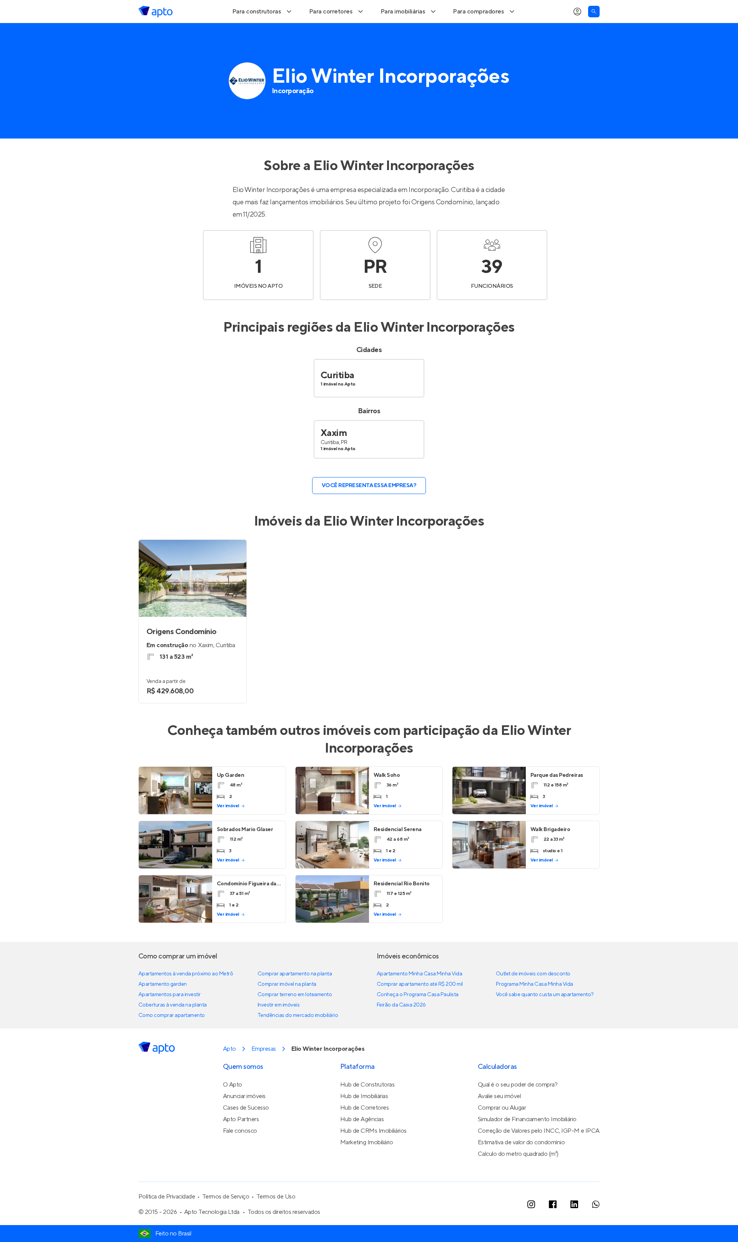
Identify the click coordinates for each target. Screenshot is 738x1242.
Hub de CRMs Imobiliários (373, 1153)
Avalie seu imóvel (499, 1118)
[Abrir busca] (594, 34)
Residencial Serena (398, 851)
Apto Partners (241, 1141)
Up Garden (230, 797)
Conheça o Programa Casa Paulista (418, 1016)
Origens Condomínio (442, 224)
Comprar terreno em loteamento (295, 1016)
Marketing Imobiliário (366, 1165)
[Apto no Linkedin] (574, 1226)
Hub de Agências (362, 1141)
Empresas (263, 1071)
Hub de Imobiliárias (364, 1118)
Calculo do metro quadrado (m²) (518, 1176)
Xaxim (334, 455)
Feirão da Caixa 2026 (401, 1027)
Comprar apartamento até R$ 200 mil (420, 1006)
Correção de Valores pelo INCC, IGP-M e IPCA (539, 1153)
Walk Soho (387, 797)
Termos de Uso (276, 1219)
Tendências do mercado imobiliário (298, 1037)
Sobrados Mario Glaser (245, 851)
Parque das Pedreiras (556, 797)
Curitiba (337, 398)
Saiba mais (220, 11)
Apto (229, 1071)
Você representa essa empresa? (369, 507)
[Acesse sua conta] (577, 33)
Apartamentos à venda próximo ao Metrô (185, 996)
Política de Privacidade (166, 1219)
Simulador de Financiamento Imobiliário (527, 1141)
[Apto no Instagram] (531, 1226)
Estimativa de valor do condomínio (521, 1165)
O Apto (232, 1107)
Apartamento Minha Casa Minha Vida (419, 996)
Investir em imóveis (279, 1027)
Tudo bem (579, 11)
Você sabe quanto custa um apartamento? (545, 1016)
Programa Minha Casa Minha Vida (534, 1006)
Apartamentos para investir (169, 1016)
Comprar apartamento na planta (295, 996)
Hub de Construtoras (367, 1107)
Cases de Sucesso (246, 1130)
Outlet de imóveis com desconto (533, 996)
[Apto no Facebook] (553, 1226)
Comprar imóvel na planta (287, 1006)
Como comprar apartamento (171, 1037)
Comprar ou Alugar (502, 1130)
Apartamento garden (162, 1006)
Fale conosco (240, 1153)
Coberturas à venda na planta (172, 1027)
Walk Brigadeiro (550, 851)
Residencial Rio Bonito (402, 906)
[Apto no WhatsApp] (596, 1226)
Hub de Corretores (364, 1130)
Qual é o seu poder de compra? (517, 1107)
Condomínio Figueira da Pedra (254, 906)
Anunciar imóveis (244, 1118)
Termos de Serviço (225, 1219)
